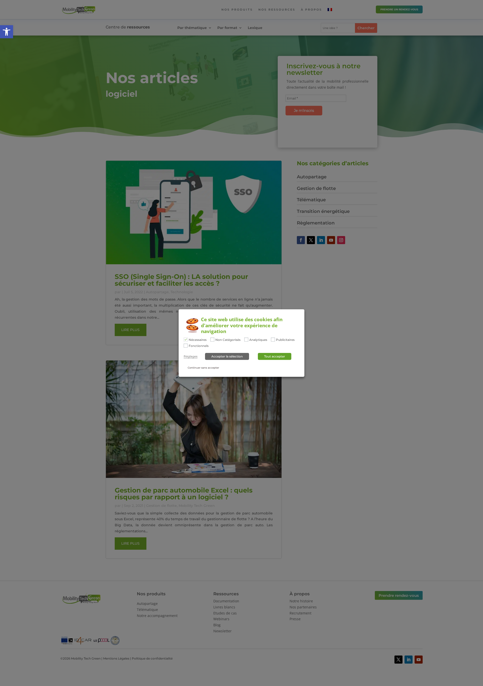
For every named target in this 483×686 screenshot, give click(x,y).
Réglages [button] (190, 356)
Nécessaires (198, 340)
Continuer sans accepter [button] (203, 367)
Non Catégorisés (227, 340)
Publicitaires (285, 340)
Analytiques (258, 340)
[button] (6, 31)
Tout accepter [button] (274, 356)
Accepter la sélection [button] (227, 356)
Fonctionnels (199, 346)
